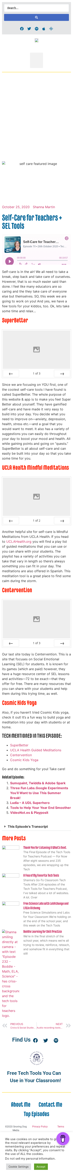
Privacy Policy (40, 1126)
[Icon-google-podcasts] (51, 28)
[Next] (62, 373)
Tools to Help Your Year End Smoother (40, 808)
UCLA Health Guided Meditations (35, 750)
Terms (60, 1126)
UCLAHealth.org (18, 541)
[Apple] (43, 28)
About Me (20, 1104)
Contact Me (50, 1104)
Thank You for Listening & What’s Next (44, 848)
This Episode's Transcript (28, 826)
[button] (36, 60)
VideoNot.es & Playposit (29, 812)
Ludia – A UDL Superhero (30, 803)
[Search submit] (36, 17)
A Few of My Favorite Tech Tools (41, 875)
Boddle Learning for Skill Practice (42, 932)
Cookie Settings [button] (19, 1166)
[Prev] (11, 373)
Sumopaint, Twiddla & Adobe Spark (37, 783)
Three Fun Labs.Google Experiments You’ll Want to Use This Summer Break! (39, 793)
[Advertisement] (36, 120)
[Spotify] (36, 28)
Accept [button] (40, 1166)
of (36, 373)
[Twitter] (29, 28)
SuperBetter (19, 745)
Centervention (21, 755)
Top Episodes (36, 1114)
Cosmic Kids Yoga (24, 760)
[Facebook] (22, 28)
